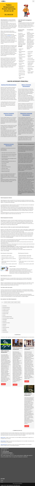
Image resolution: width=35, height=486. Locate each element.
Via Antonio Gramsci (5, 310)
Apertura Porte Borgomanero (8, 84)
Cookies (2, 480)
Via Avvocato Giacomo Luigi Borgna (7, 318)
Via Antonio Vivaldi (5, 313)
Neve (13, 483)
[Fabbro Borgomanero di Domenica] (29, 343)
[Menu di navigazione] (33, 1)
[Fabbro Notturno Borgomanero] (29, 389)
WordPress (20, 483)
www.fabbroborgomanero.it (7, 452)
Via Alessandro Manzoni (6, 307)
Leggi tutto (3, 384)
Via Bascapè (4, 324)
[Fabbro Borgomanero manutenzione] (17, 343)
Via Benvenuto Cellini (5, 327)
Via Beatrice (4, 325)
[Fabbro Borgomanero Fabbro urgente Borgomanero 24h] (3, 1)
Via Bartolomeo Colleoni (6, 322)
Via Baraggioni (4, 319)
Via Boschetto (4, 330)
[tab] (2, 302)
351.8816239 (8, 14)
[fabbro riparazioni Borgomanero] (6, 344)
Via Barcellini (4, 321)
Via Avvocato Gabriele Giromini (7, 316)
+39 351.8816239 (5, 451)
